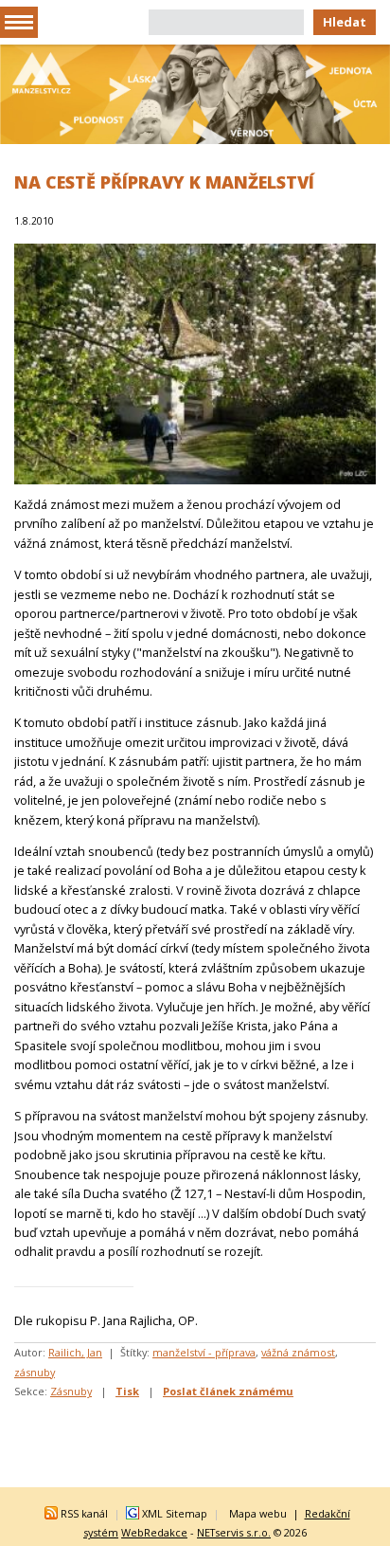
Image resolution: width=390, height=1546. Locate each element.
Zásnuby (71, 1391)
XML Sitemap (174, 1513)
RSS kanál (84, 1513)
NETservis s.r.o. (234, 1532)
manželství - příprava (204, 1352)
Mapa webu (258, 1513)
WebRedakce (154, 1532)
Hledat (344, 21)
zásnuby (34, 1372)
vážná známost (298, 1352)
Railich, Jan (75, 1352)
